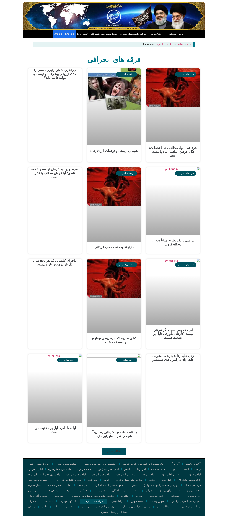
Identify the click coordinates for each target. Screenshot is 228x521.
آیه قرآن (175, 463)
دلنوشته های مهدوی (169, 490)
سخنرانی (70, 506)
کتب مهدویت (156, 495)
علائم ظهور (137, 501)
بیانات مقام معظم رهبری (133, 33)
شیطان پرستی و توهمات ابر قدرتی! (114, 151)
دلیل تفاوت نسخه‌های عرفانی (114, 247)
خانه (181, 33)
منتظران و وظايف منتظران (114, 511)
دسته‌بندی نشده (159, 469)
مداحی (31, 506)
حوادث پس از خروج (66, 463)
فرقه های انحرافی (164, 44)
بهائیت (152, 479)
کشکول (83, 490)
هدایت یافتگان (119, 490)
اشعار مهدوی (193, 490)
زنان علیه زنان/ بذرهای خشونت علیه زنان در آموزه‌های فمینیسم (173, 358)
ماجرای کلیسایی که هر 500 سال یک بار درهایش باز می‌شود (55, 262)
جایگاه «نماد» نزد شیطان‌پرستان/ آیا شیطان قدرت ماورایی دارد (114, 434)
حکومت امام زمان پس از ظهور (99, 463)
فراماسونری (193, 495)
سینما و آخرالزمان (37, 495)
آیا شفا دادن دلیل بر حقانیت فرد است (55, 430)
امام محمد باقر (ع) (101, 474)
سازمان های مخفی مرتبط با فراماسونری (92, 495)
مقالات (180, 44)
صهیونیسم (33, 490)
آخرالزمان (140, 469)
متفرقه (69, 490)
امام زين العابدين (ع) (171, 474)
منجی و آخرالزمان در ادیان (136, 506)
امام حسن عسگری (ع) (60, 469)
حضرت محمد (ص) (38, 479)
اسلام (127, 469)
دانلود (175, 469)
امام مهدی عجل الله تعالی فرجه (44, 474)
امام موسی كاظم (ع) (189, 479)
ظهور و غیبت (157, 501)
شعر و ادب (100, 490)
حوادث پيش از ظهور (38, 463)
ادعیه (186, 469)
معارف (32, 501)
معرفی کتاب (51, 490)
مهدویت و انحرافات (105, 506)
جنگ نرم (92, 479)
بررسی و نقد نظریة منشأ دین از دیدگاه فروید (173, 242)
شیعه (136, 490)
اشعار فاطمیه (55, 485)
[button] (114, 451)
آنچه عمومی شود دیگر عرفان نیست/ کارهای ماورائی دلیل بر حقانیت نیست (173, 333)
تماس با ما (82, 33)
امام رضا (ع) (194, 474)
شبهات (149, 490)
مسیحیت (48, 501)
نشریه (139, 495)
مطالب (172, 33)
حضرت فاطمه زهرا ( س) (68, 479)
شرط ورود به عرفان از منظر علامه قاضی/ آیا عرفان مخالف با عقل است (55, 173)
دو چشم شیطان (192, 485)
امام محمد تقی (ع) (76, 474)
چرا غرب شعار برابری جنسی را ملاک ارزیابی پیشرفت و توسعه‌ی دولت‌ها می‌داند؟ (55, 74)
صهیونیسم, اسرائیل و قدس (185, 501)
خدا (70, 485)
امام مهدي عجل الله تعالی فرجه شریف (143, 463)
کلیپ (44, 506)
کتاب (56, 506)
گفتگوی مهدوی (68, 501)
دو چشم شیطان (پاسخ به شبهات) (161, 485)
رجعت (197, 469)
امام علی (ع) (148, 474)
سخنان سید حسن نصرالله (104, 33)
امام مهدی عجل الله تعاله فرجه (109, 485)
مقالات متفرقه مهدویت (188, 506)
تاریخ (106, 479)
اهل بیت (166, 479)
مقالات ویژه (155, 33)
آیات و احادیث (193, 463)
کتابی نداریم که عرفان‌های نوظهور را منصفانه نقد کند (114, 340)
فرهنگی (175, 495)
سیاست (59, 495)
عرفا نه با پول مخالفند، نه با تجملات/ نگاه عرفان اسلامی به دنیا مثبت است (173, 151)
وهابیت (85, 506)
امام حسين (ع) (35, 469)
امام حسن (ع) (84, 469)
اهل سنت (82, 485)
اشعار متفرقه (35, 485)
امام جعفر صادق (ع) (108, 469)
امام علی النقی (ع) (126, 474)
